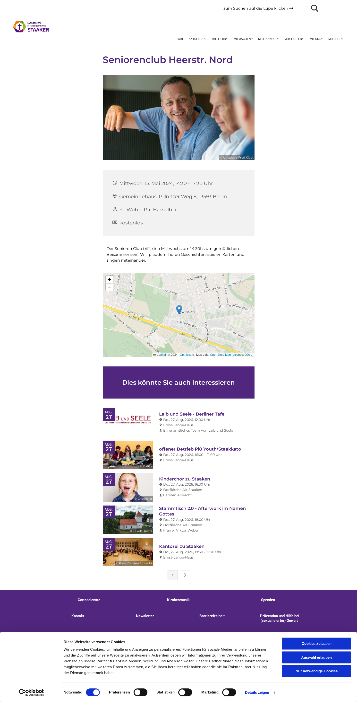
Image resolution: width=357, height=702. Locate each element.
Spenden (268, 600)
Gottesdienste (89, 600)
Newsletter (145, 616)
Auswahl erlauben (316, 657)
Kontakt (77, 616)
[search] (315, 8)
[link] (197, 39)
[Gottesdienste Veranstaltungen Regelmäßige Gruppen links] (227, 39)
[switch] (140, 692)
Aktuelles (196, 39)
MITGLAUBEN (293, 39)
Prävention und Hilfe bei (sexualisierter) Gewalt (279, 618)
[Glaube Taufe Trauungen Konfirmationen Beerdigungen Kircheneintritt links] (303, 39)
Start (179, 39)
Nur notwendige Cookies (317, 671)
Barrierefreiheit (212, 616)
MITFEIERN (219, 39)
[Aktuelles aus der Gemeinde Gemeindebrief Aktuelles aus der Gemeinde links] (205, 39)
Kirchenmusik (178, 600)
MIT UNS (315, 39)
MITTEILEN (335, 39)
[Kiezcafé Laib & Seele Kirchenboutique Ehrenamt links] (278, 39)
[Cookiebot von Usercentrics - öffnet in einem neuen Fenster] (31, 692)
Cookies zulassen (317, 643)
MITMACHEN (242, 39)
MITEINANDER (267, 39)
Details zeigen (257, 692)
